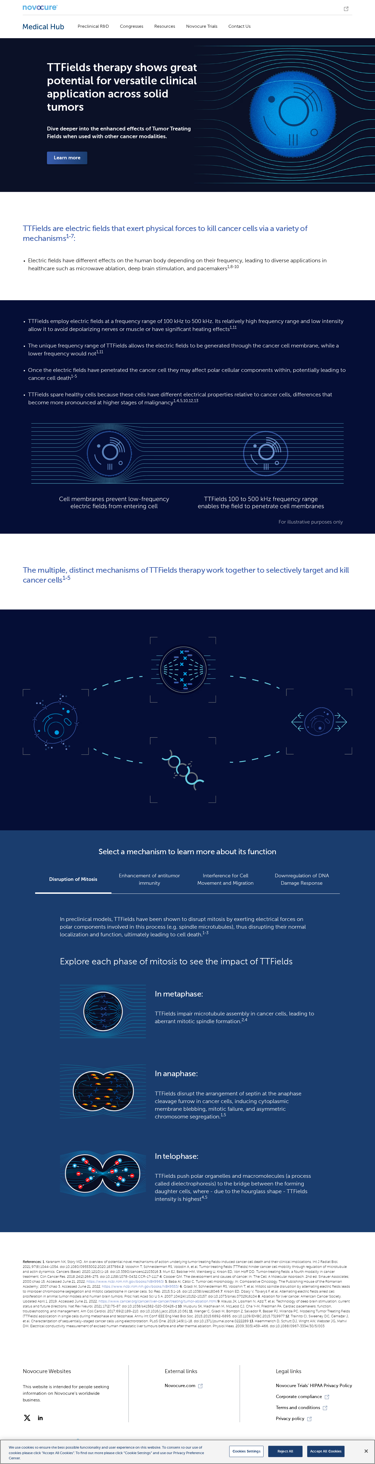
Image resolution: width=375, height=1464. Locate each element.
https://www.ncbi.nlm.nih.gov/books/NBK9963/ (125, 1282)
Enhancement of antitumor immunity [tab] (149, 879)
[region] (187, 1452)
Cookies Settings (247, 1451)
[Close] (366, 1451)
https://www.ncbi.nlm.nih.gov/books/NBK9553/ (140, 1286)
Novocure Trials (201, 26)
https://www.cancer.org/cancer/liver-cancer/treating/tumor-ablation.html (158, 1301)
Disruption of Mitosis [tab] (73, 879)
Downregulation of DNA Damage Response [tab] (302, 879)
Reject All (285, 1451)
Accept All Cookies (326, 1451)
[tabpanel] (187, 1057)
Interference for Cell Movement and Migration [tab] (225, 879)
